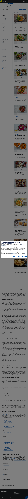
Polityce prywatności (13, 253)
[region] (14, 249)
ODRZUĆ (19, 256)
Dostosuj (13, 256)
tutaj (24, 253)
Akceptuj (24, 256)
